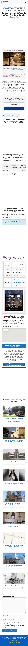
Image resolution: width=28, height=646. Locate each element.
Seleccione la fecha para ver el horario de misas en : (14, 100)
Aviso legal (11, 642)
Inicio (4, 7)
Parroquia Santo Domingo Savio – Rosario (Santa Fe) (14, 566)
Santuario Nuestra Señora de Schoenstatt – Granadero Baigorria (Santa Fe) (14, 420)
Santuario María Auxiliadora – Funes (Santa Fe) (14, 462)
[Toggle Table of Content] (16, 115)
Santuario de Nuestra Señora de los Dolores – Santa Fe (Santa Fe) (14, 483)
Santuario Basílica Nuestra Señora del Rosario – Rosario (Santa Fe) (14, 505)
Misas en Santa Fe (12, 7)
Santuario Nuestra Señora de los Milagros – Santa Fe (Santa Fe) (14, 441)
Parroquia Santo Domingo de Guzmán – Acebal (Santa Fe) (14, 586)
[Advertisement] (14, 33)
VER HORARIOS (14, 108)
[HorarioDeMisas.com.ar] (5, 2)
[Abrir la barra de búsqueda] (21, 2)
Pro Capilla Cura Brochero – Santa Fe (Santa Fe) (14, 525)
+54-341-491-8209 (18, 282)
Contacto (17, 642)
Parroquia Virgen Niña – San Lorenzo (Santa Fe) (14, 546)
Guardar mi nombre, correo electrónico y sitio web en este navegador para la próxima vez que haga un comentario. (14, 625)
